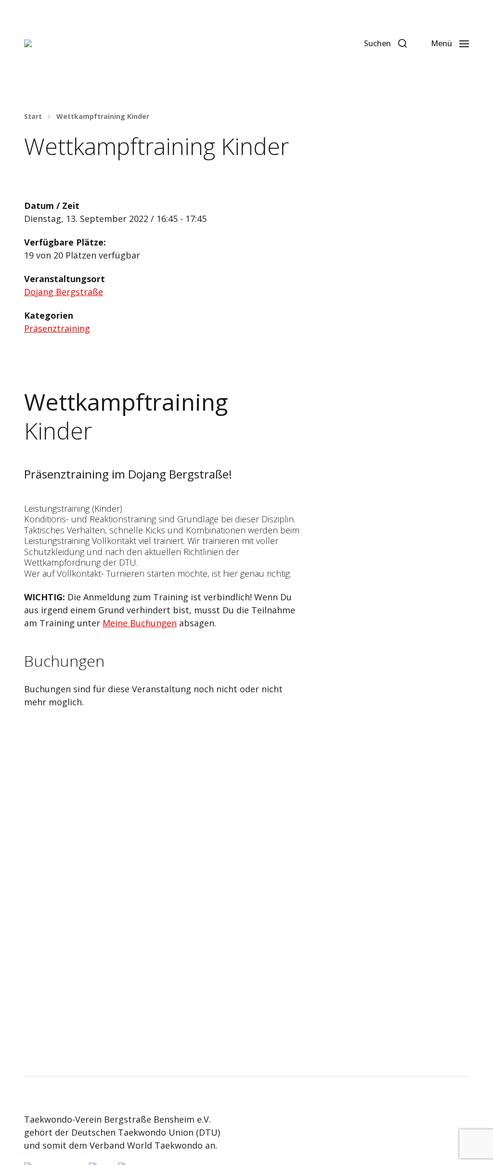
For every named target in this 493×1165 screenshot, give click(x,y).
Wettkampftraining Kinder (102, 116)
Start (33, 116)
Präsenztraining (57, 328)
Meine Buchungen (140, 623)
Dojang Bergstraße (63, 292)
